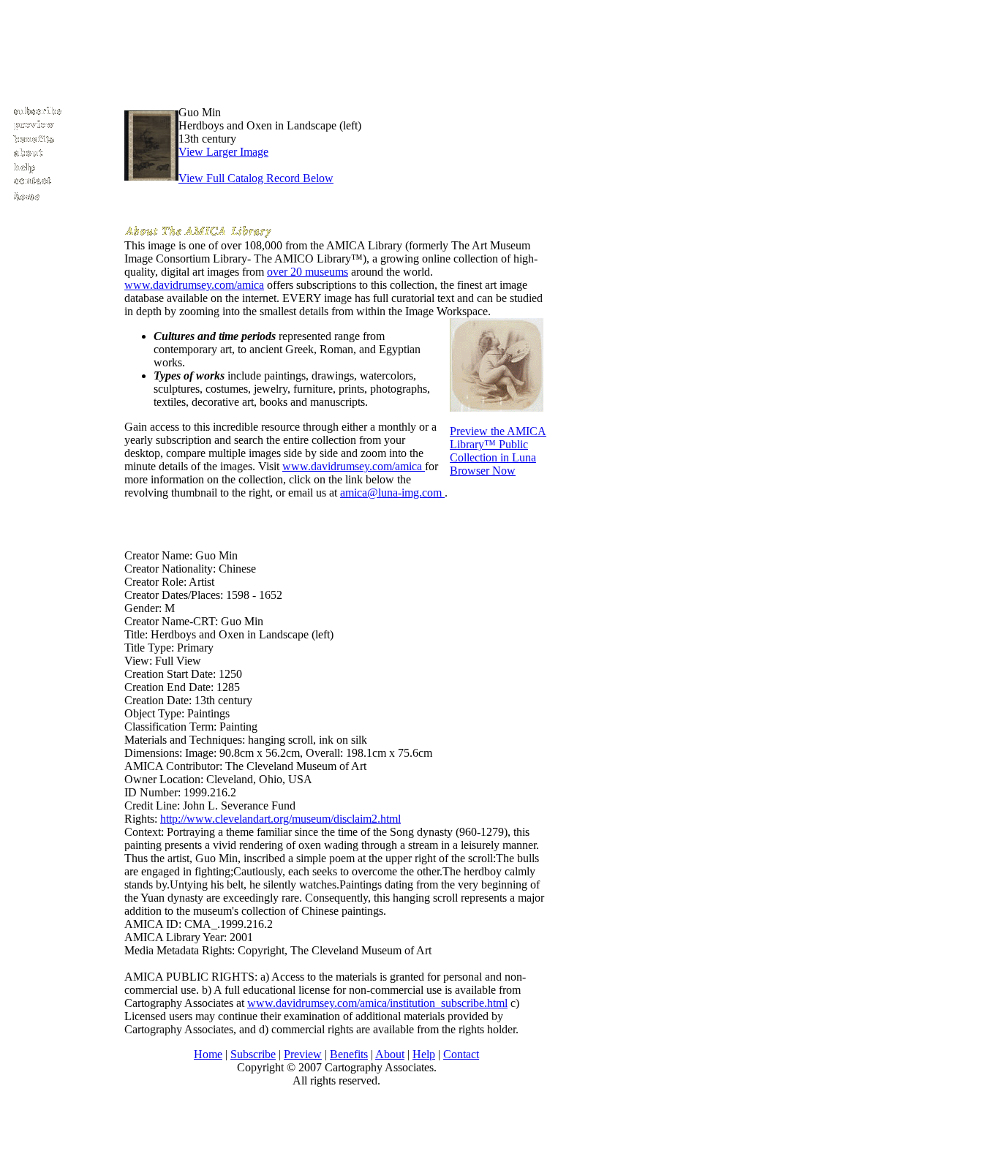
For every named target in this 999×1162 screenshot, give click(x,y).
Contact (461, 1054)
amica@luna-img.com (392, 492)
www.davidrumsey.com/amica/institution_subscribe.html (377, 1003)
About (389, 1054)
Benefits (349, 1054)
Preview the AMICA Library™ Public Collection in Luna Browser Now (498, 451)
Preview (303, 1054)
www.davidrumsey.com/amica (194, 285)
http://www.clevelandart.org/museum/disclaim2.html (280, 818)
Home (208, 1054)
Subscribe (253, 1054)
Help (423, 1054)
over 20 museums (307, 271)
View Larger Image (223, 152)
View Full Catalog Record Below (255, 178)
